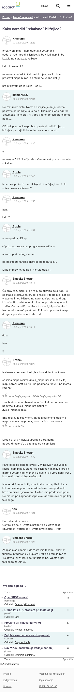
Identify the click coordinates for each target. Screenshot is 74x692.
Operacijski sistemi (25, 604)
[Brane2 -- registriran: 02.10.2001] (6, 362)
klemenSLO (20, 95)
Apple (16, 172)
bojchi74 (8, 625)
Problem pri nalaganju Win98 (22, 622)
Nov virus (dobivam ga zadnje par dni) (28, 648)
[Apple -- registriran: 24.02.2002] (6, 174)
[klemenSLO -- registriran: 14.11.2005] (6, 97)
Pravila (7, 673)
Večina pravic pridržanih (52, 673)
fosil (15, 509)
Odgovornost (10, 680)
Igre (17, 616)
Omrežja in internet (25, 654)
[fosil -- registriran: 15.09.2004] (6, 511)
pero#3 (7, 613)
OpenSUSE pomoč (16, 597)
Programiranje (22, 642)
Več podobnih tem (9, 664)
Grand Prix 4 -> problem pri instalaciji (28, 610)
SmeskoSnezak (22, 279)
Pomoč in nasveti (24, 629)
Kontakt (7, 686)
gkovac (7, 651)
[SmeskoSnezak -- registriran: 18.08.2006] (6, 280)
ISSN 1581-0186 (48, 686)
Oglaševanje (46, 680)
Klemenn (18, 39)
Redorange (9, 600)
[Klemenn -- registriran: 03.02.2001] (6, 40)
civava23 (8, 638)
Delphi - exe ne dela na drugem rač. (27, 635)
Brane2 (17, 360)
